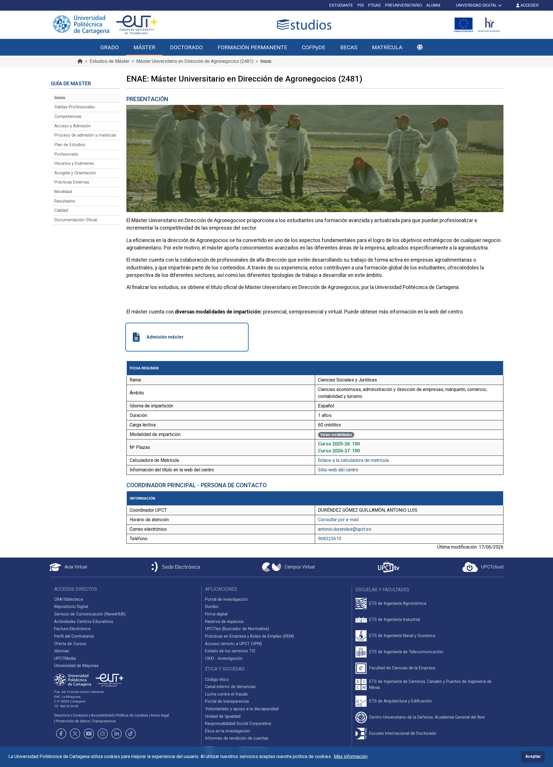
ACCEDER (529, 5)
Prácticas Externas (71, 182)
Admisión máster (165, 337)
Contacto (80, 715)
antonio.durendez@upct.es (344, 529)
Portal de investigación (226, 599)
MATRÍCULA (387, 47)
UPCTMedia (65, 658)
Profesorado (66, 154)
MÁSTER (144, 47)
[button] (420, 47)
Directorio (62, 715)
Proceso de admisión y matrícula (85, 135)
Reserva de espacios (224, 621)
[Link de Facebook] (61, 733)
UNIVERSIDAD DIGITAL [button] (476, 5)
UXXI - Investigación (224, 658)
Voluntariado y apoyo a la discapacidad (242, 708)
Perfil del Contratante (74, 636)
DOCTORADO (186, 47)
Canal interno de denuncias (230, 686)
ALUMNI (433, 5)
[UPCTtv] (388, 567)
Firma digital (216, 614)
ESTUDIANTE (341, 5)
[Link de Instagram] (103, 733)
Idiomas (61, 651)
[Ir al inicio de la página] (80, 61)
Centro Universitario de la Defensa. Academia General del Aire (427, 717)
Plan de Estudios (69, 144)
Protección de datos (73, 721)
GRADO (109, 47)
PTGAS (374, 5)
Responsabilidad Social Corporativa (238, 723)
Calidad (61, 210)
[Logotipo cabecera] (305, 24)
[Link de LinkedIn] (117, 733)
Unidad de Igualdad (222, 716)
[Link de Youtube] (89, 733)
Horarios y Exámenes (74, 163)
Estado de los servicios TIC (230, 651)
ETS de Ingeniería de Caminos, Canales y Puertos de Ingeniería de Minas (430, 684)
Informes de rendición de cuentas (236, 738)
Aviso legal (160, 715)
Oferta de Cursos (70, 643)
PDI (360, 5)
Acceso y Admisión (72, 126)
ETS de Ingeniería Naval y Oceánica (402, 635)
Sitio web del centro (338, 470)
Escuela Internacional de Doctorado (402, 733)
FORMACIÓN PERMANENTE (252, 47)
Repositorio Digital (71, 606)
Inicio (59, 97)
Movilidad (63, 191)
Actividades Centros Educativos (83, 621)
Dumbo (212, 606)
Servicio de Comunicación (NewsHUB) (90, 614)
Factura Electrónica (72, 628)
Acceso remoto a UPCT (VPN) (233, 643)
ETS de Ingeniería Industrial (394, 619)
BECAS (348, 47)
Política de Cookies (132, 715)
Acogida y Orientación (75, 173)
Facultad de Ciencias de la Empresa (402, 668)
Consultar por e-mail (338, 519)
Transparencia (104, 721)
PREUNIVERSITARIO (403, 5)
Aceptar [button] (533, 756)
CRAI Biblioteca (68, 599)
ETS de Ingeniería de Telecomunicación (406, 651)
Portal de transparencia (227, 701)
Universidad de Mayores (76, 665)
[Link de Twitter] (75, 733)
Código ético (217, 679)
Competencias (68, 116)
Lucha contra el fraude (226, 694)
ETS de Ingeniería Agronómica (397, 603)
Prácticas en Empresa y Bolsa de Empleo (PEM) (249, 636)
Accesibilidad (102, 715)
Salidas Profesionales (74, 107)
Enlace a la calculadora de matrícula (353, 460)
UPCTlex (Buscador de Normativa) (237, 628)
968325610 (329, 538)
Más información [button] (351, 756)
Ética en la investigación (227, 731)
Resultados (64, 201)
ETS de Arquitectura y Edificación (400, 701)
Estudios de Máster (109, 61)
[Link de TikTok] (130, 733)
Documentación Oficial (75, 220)
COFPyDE (313, 47)
